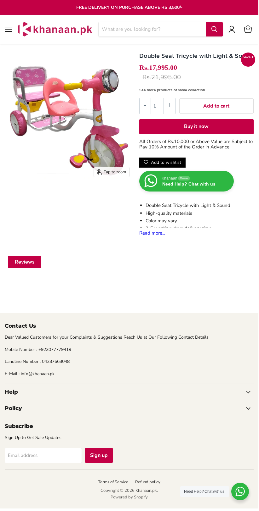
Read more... (152, 233)
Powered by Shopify (129, 497)
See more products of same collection (172, 90)
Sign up (99, 455)
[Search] (214, 29)
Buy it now (196, 126)
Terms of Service (113, 482)
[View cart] (248, 29)
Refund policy (147, 482)
